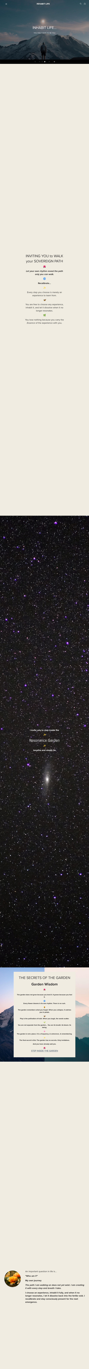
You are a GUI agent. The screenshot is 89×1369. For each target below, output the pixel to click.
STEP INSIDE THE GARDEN (44, 1051)
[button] (35, 62)
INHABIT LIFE (43, 4)
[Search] (80, 4)
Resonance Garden (44, 740)
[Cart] (85, 4)
